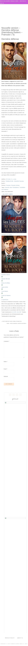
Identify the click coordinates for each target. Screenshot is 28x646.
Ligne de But (4, 287)
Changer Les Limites (6, 234)
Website (6, 376)
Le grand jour (4, 299)
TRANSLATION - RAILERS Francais (14, 181)
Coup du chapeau (6, 295)
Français (8, 185)
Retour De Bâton (5, 283)
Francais (7, 187)
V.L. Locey (13, 179)
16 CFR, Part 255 (16, 312)
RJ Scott (8, 179)
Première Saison (5, 274)
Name (5, 361)
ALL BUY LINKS (8, 194)
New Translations (14, 187)
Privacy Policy (10, 638)
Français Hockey (15, 185)
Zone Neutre (4, 291)
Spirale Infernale (5, 278)
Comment (6, 341)
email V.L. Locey (23, 643)
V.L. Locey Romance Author (14, 11)
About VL (20, 638)
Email (5, 369)
